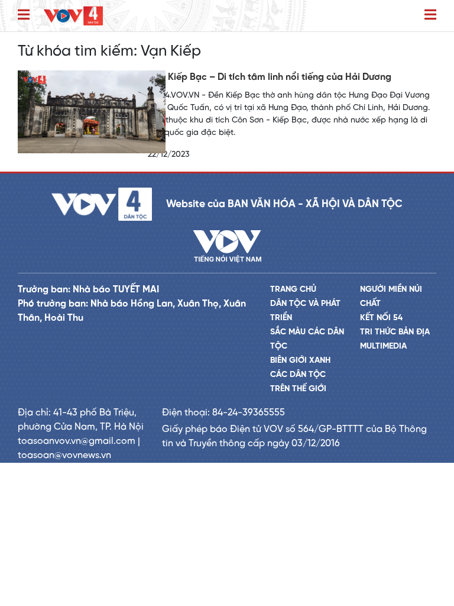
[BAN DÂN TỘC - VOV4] (73, 15)
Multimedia (383, 346)
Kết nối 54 (381, 318)
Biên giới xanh (300, 360)
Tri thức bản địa (395, 332)
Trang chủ (293, 289)
